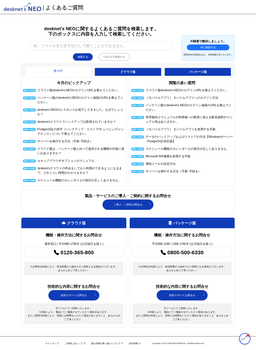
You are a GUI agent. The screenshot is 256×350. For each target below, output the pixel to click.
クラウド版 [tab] (128, 71)
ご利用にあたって (74, 343)
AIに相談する (208, 47)
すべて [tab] (58, 70)
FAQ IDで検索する (114, 56)
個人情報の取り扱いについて (106, 343)
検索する (83, 56)
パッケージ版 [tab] (198, 71)
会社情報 (133, 343)
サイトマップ (52, 343)
